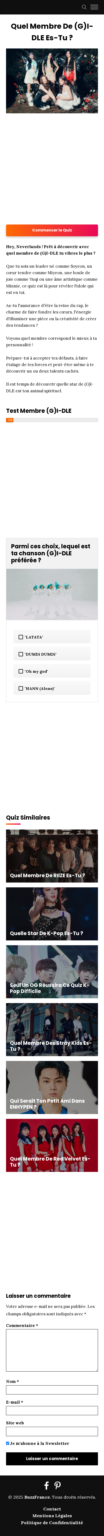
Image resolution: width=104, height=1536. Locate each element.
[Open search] (84, 7)
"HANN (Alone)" (40, 688)
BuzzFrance (37, 1497)
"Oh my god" (36, 671)
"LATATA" (34, 637)
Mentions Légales (52, 1515)
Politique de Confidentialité (52, 1522)
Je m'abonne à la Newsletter (39, 1443)
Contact (52, 1509)
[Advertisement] (52, 169)
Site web (15, 1423)
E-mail (14, 1402)
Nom (12, 1381)
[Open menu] (94, 7)
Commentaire (22, 1325)
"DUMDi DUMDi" (41, 654)
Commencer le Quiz (52, 230)
